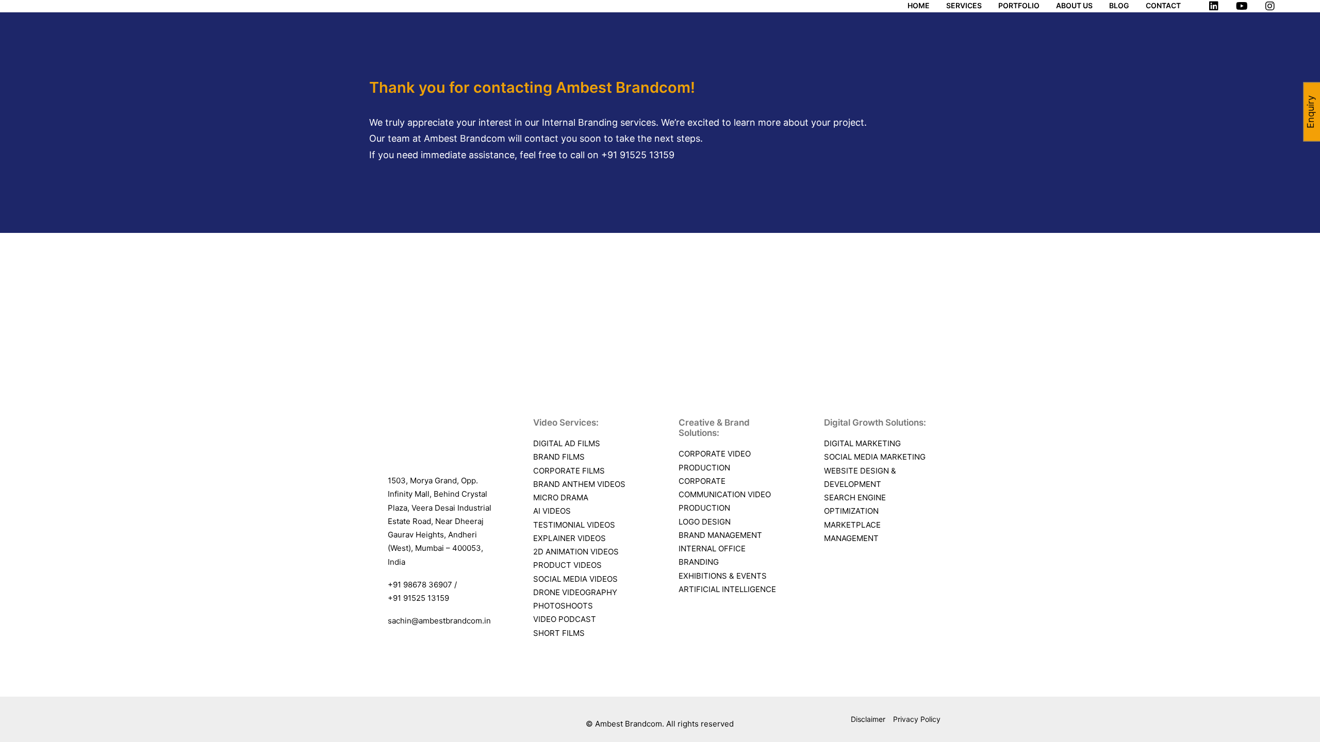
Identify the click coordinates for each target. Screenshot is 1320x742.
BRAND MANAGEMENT (720, 535)
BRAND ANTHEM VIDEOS (579, 484)
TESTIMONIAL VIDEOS (574, 525)
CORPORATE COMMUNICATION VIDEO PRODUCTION (725, 494)
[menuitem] (922, 5)
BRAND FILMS (559, 457)
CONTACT (1163, 5)
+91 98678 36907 (421, 584)
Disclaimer (868, 719)
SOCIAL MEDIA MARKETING (875, 457)
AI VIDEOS (553, 511)
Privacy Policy (916, 719)
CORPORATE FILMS (569, 471)
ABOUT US (1074, 5)
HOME (919, 5)
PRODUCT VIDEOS (567, 565)
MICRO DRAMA (560, 497)
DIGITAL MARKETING (862, 443)
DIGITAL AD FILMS (566, 443)
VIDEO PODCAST (564, 619)
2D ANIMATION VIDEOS (576, 551)
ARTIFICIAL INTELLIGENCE (727, 589)
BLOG (1119, 5)
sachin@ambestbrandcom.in (439, 621)
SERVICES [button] (964, 5)
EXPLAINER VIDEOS (569, 538)
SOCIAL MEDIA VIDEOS (575, 579)
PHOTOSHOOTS (563, 606)
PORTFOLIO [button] (1019, 5)
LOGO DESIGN (705, 522)
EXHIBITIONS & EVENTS (723, 576)
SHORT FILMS (559, 633)
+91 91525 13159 (637, 154)
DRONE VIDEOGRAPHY (575, 592)
